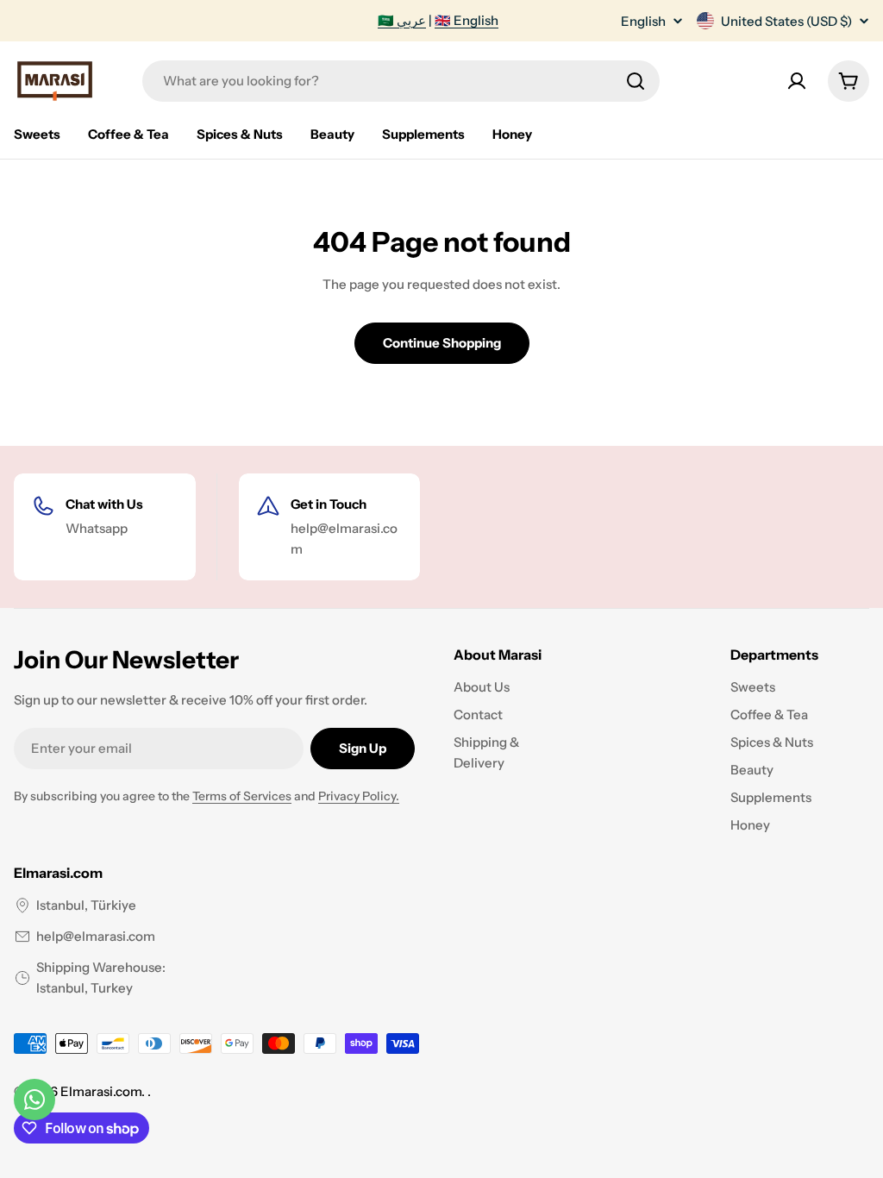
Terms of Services (241, 796)
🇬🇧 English (466, 20)
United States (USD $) (786, 21)
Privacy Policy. (358, 796)
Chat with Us (104, 504)
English (643, 21)
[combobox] (401, 81)
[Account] (796, 81)
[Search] (635, 81)
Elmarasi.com (100, 1091)
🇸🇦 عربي (402, 20)
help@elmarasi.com (95, 936)
